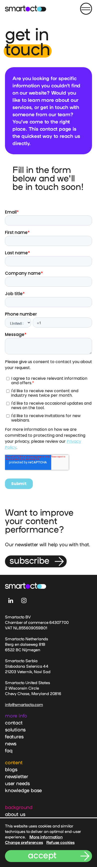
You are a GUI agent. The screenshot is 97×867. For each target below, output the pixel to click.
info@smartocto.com (24, 704)
